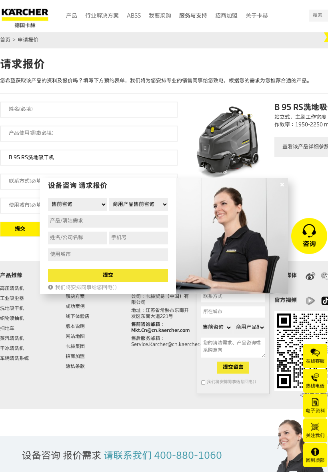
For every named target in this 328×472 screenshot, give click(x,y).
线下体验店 (78, 316)
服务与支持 (193, 16)
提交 (20, 229)
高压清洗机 (12, 288)
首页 (5, 40)
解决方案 (75, 296)
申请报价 (28, 40)
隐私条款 (75, 366)
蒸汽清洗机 (12, 338)
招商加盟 (75, 356)
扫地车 (7, 328)
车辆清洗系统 (14, 358)
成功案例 (75, 306)
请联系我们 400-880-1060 (163, 456)
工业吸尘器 (12, 298)
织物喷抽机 (12, 318)
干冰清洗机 (12, 348)
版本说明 (75, 326)
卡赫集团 (75, 346)
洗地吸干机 (12, 308)
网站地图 (75, 336)
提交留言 (233, 367)
